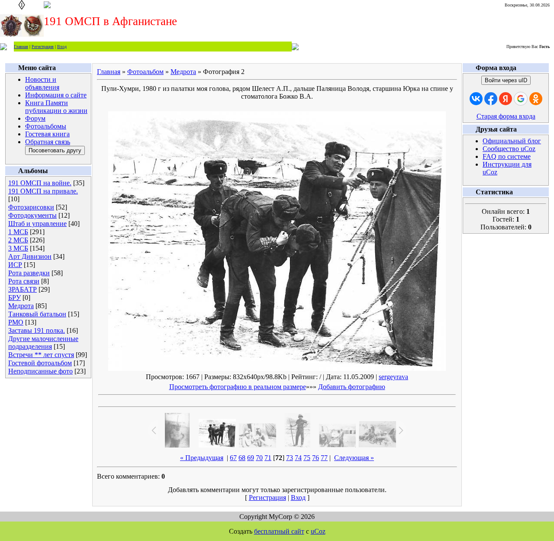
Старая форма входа (506, 116)
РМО (15, 322)
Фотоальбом (145, 71)
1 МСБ (18, 231)
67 (233, 457)
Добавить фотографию (351, 386)
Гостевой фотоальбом (40, 363)
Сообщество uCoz (509, 148)
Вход (62, 46)
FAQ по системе (507, 156)
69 (250, 457)
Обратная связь (47, 141)
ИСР (15, 264)
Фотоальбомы (45, 126)
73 (289, 457)
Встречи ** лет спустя (41, 354)
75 (306, 457)
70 (259, 457)
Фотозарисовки (31, 207)
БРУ (14, 297)
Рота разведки (29, 273)
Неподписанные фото (40, 371)
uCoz (318, 531)
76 (315, 457)
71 (267, 457)
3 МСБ (18, 248)
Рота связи (23, 281)
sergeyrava (393, 376)
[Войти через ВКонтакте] (476, 98)
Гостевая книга (47, 134)
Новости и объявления (42, 83)
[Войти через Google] (521, 99)
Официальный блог (512, 141)
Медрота (21, 305)
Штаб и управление (37, 223)
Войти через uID (506, 80)
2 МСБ (18, 240)
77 (324, 457)
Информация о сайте (56, 95)
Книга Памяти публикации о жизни (56, 106)
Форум (35, 118)
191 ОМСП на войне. (39, 183)
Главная (21, 46)
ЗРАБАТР (22, 289)
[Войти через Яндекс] (505, 98)
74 (298, 457)
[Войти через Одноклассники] (535, 98)
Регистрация (43, 46)
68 (241, 457)
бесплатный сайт (279, 531)
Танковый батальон (37, 314)
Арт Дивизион (30, 256)
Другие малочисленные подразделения (43, 342)
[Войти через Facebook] (490, 98)
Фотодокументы (32, 215)
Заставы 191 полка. (36, 330)
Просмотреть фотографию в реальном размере (237, 386)
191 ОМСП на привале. (43, 191)
